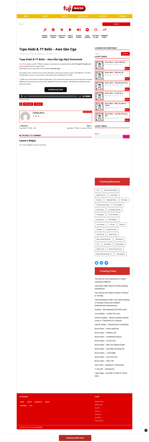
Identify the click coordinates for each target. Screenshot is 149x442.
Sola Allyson (119, 239)
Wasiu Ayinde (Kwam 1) (104, 254)
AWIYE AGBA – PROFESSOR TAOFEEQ (112, 325)
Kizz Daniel (100, 219)
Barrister (99, 200)
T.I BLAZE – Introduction (105, 369)
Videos (47, 402)
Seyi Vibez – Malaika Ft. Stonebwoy (109, 365)
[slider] (88, 96)
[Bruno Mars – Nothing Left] (99, 78)
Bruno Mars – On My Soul (114, 93)
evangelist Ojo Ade (115, 210)
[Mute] (84, 96)
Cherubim (124, 200)
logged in (31, 145)
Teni (97, 244)
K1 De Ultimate (113, 214)
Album (29, 402)
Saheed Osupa (111, 229)
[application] (55, 96)
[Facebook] (106, 263)
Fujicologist (100, 214)
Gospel (51, 54)
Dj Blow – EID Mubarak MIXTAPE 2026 (111, 310)
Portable (99, 229)
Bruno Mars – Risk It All (104, 361)
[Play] (22, 96)
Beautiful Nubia (111, 200)
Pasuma (122, 224)
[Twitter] (96, 263)
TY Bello (38, 104)
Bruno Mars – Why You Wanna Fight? (110, 345)
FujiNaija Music (40, 54)
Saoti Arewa (100, 234)
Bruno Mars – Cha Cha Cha (106, 357)
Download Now (24, 99)
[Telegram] (101, 263)
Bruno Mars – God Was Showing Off (109, 349)
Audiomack (38, 402)
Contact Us (98, 414)
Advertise (97, 411)
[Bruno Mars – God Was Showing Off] (99, 120)
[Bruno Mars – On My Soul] (99, 99)
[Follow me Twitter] (36, 116)
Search (97, 134)
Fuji (30, 405)
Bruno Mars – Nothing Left (114, 72)
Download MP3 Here (75, 438)
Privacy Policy (99, 421)
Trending (23, 405)
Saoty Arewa (113, 234)
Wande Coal (100, 249)
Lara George (100, 224)
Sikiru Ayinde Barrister (103, 239)
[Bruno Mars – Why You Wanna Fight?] (99, 109)
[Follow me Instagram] (38, 116)
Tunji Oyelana (119, 244)
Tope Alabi (23, 64)
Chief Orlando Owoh (103, 205)
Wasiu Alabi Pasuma (115, 249)
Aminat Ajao (114, 195)
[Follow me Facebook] (33, 116)
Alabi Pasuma (100, 195)
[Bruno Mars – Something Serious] (99, 89)
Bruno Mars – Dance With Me (115, 62)
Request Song (99, 401)
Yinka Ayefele (120, 254)
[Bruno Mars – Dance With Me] (99, 68)
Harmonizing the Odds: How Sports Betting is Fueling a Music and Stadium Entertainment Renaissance (112, 303)
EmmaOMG (118, 205)
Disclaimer (98, 417)
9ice (97, 190)
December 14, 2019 (27, 54)
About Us (97, 408)
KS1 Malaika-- (112, 219)
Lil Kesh (112, 224)
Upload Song (98, 404)
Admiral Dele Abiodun (111, 190)
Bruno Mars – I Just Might (105, 353)
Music (22, 402)
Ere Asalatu (100, 210)
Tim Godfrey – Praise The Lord (107, 314)
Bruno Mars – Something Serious (116, 83)
